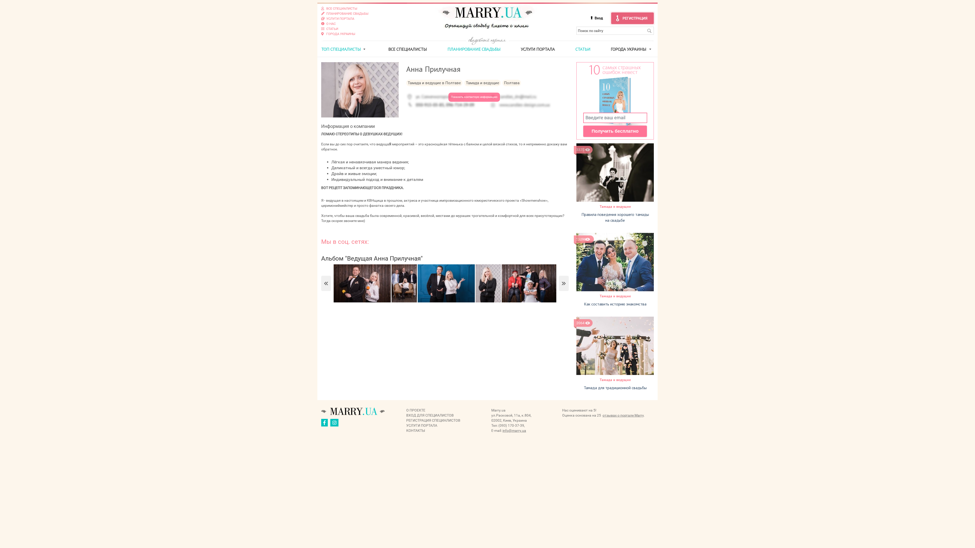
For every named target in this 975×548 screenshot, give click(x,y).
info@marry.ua (514, 431)
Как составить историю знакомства (615, 303)
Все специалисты (407, 49)
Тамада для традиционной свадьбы (615, 387)
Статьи (582, 49)
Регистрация (635, 18)
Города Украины (628, 49)
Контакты (415, 431)
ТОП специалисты (341, 49)
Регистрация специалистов (433, 420)
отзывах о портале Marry (623, 415)
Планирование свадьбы (473, 49)
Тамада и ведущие (615, 206)
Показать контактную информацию (474, 97)
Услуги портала (538, 49)
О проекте (415, 410)
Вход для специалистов (430, 415)
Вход (599, 18)
